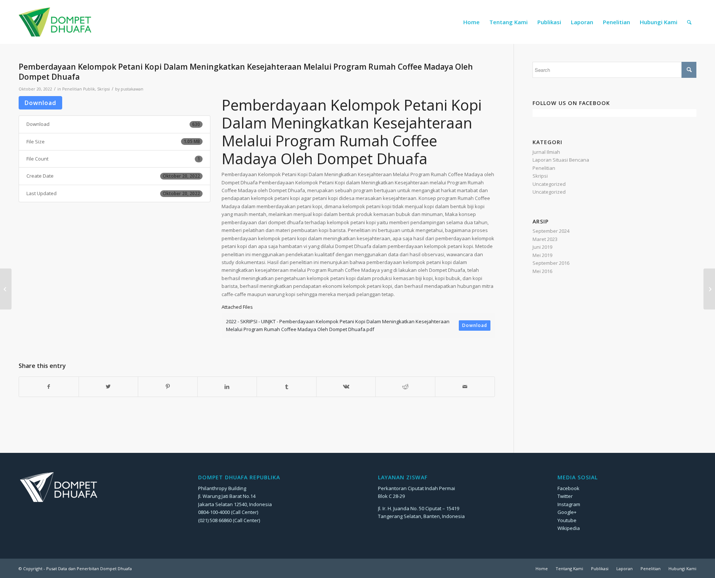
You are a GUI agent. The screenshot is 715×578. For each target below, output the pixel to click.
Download (40, 103)
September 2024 (551, 231)
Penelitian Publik (78, 89)
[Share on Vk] (346, 386)
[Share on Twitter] (108, 386)
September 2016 (551, 263)
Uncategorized (549, 184)
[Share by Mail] (465, 386)
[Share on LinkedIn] (227, 386)
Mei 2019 (542, 255)
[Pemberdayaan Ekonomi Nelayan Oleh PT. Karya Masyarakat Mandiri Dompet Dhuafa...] (6, 289)
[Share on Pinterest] (167, 386)
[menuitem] (471, 22)
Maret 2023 (545, 239)
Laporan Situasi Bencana (561, 159)
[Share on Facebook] (49, 386)
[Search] (689, 22)
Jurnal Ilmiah (546, 152)
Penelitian (544, 168)
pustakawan (132, 89)
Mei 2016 (542, 271)
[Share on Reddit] (405, 386)
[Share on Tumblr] (286, 386)
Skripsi (103, 89)
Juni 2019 (542, 247)
